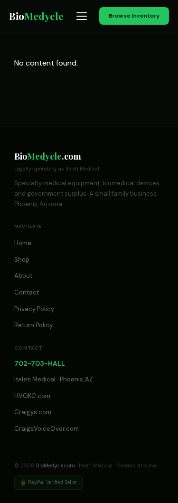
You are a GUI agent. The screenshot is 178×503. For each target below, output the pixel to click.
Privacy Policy (34, 309)
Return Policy (33, 325)
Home (22, 243)
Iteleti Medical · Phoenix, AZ (53, 379)
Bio (36, 15)
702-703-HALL (39, 363)
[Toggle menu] (82, 16)
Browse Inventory (134, 15)
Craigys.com (32, 412)
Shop (21, 260)
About (23, 276)
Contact (26, 292)
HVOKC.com (32, 396)
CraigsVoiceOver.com (46, 429)
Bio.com (47, 156)
